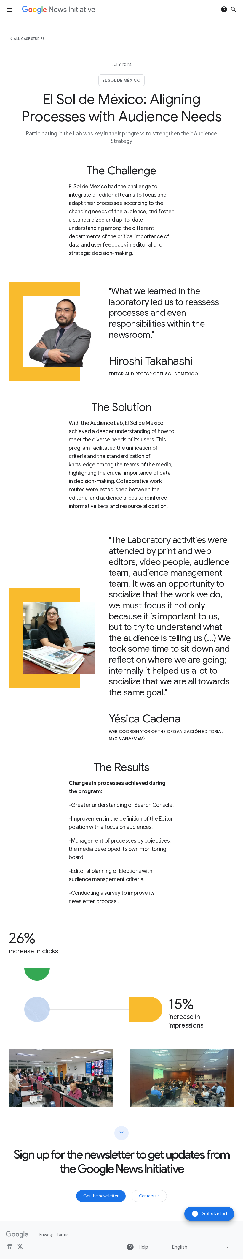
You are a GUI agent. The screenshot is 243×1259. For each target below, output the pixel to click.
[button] (201, 1247)
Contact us (149, 1195)
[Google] (17, 1234)
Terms (62, 1234)
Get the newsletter (101, 1195)
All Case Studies (29, 39)
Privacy (46, 1234)
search (233, 9)
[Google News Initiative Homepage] (58, 10)
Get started (209, 1213)
